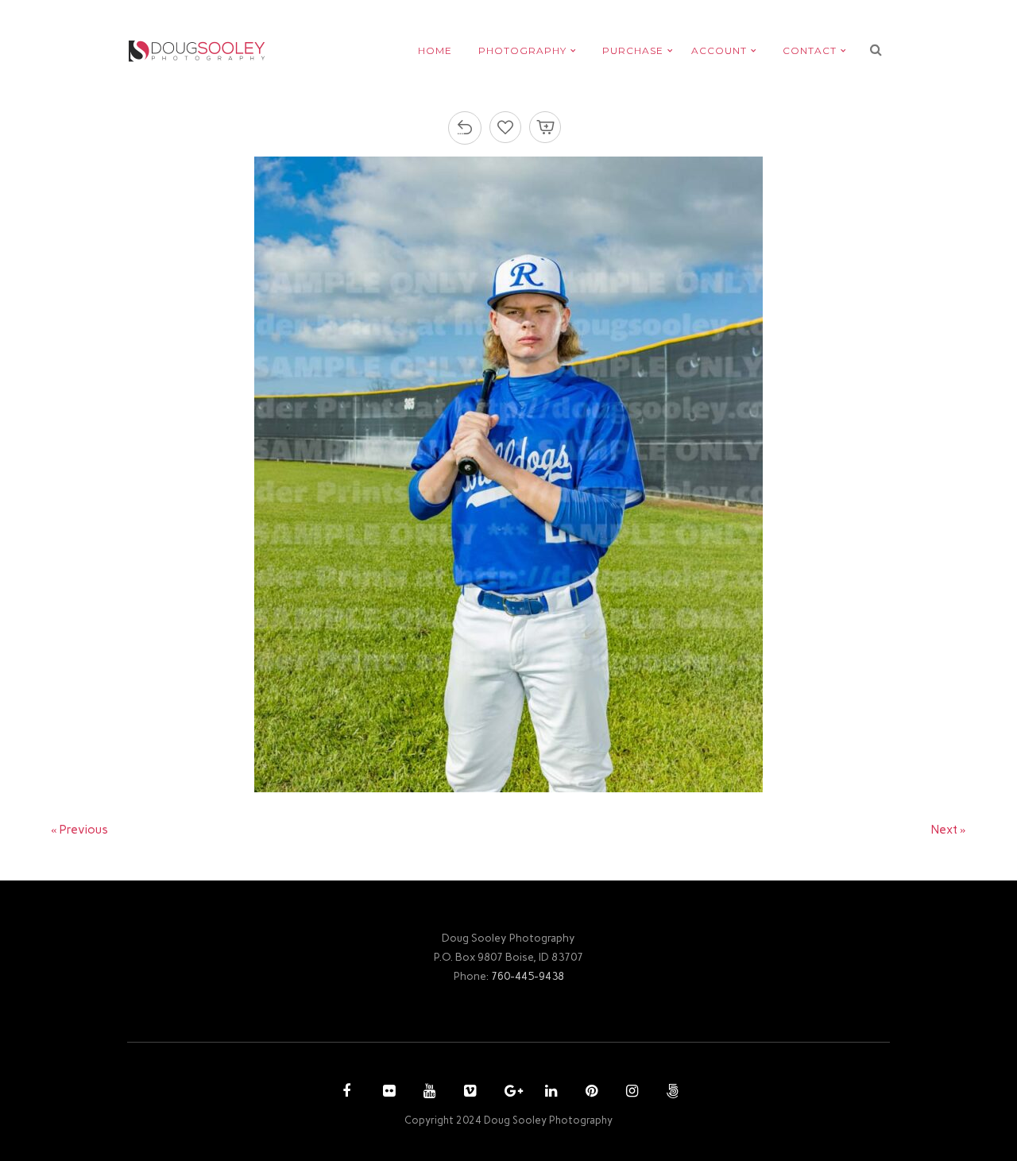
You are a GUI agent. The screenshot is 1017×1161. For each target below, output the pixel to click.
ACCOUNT (719, 50)
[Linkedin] (549, 1092)
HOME (435, 50)
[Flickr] (386, 1092)
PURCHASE (632, 50)
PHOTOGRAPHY (522, 50)
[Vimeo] (468, 1092)
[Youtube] (427, 1092)
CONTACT (810, 50)
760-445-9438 (527, 975)
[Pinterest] (589, 1092)
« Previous (79, 829)
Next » (948, 829)
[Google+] (508, 1092)
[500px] (670, 1092)
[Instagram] (630, 1092)
